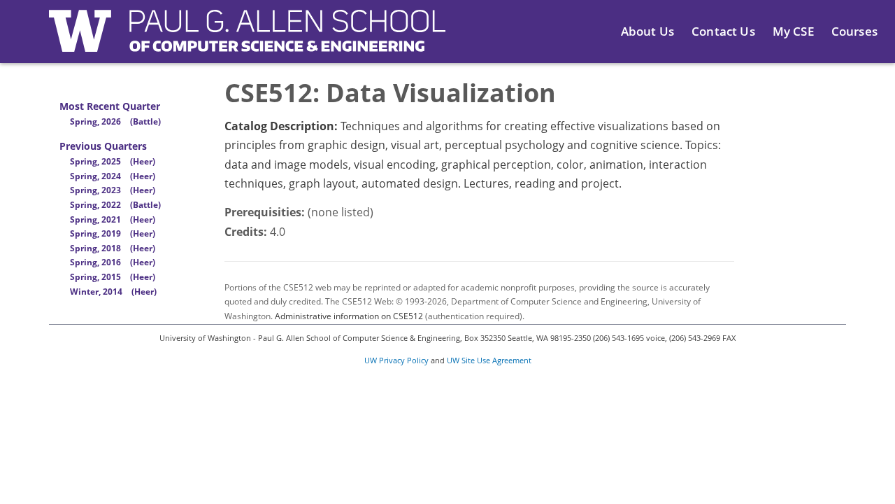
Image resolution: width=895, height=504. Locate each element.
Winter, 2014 (113, 292)
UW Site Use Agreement (489, 360)
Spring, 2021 (112, 219)
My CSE (793, 31)
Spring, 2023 (112, 190)
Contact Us (723, 31)
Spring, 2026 (115, 121)
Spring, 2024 (112, 176)
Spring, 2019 (112, 233)
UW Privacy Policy (396, 360)
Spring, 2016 (112, 262)
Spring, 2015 (112, 277)
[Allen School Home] (247, 39)
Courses (854, 31)
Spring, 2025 (112, 161)
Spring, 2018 (112, 248)
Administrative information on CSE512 (349, 316)
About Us (647, 31)
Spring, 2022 (115, 205)
